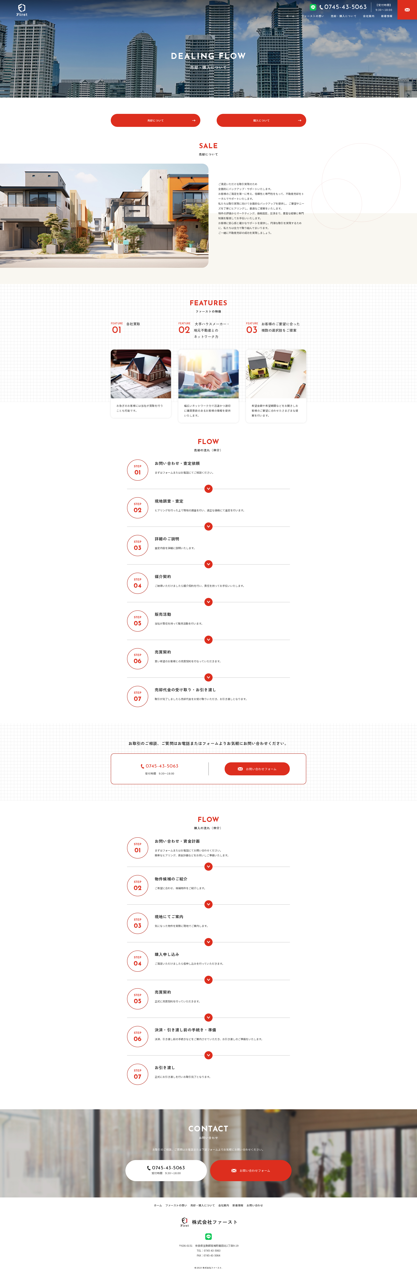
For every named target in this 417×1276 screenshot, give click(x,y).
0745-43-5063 (162, 766)
